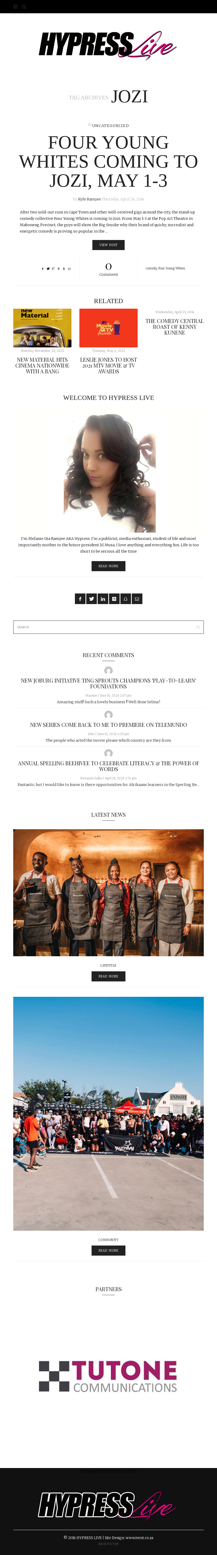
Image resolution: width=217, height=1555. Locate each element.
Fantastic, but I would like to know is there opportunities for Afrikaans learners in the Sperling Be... (108, 784)
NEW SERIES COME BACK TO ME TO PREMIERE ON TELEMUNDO (108, 724)
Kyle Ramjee (89, 199)
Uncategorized (110, 125)
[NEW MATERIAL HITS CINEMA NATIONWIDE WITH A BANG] (42, 328)
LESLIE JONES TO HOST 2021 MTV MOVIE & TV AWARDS (108, 365)
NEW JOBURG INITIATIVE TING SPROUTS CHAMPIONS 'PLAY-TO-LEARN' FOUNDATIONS (108, 683)
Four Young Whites (171, 268)
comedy (151, 268)
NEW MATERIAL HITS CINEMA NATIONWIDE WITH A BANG (42, 365)
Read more (108, 566)
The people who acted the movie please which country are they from (108, 740)
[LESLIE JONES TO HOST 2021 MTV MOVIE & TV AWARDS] (108, 328)
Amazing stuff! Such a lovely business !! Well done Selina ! (108, 702)
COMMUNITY (108, 1240)
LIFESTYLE (108, 965)
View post (108, 245)
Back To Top (108, 1544)
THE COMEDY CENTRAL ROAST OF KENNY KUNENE (175, 326)
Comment (108, 267)
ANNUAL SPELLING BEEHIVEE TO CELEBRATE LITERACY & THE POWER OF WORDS (108, 765)
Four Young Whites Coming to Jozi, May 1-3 (108, 161)
